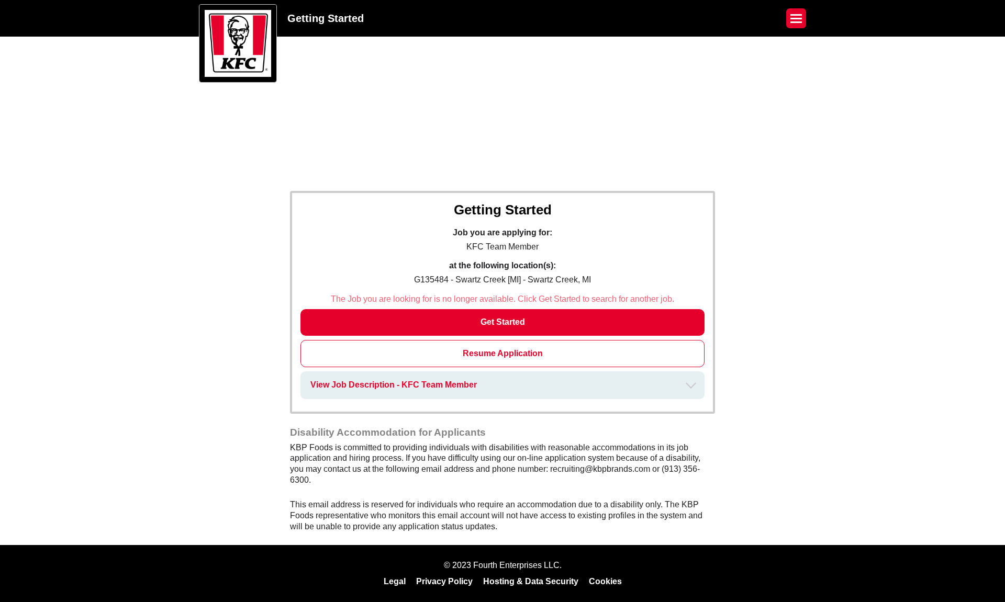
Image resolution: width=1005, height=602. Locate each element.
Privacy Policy (444, 581)
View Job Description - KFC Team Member (393, 384)
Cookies (605, 581)
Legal (395, 581)
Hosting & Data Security (530, 581)
